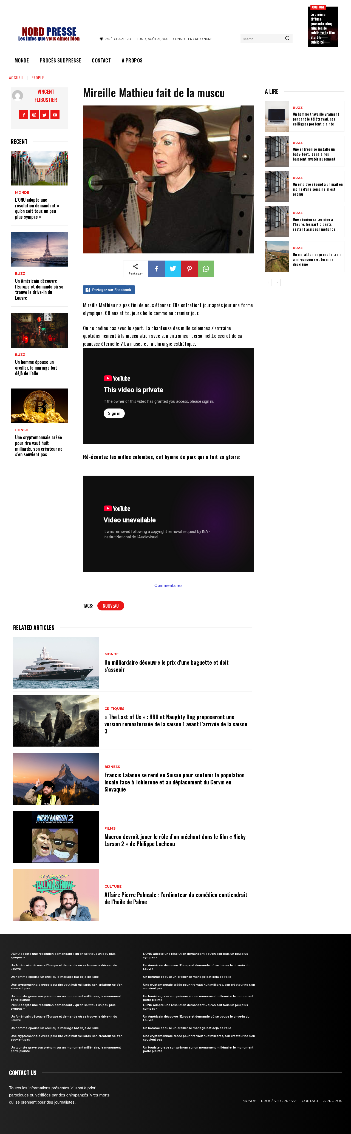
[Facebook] (23, 114)
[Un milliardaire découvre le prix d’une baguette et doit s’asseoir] (56, 663)
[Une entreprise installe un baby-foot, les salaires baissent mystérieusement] (277, 151)
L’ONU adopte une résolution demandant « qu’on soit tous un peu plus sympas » (37, 208)
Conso (22, 430)
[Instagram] (34, 114)
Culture (318, 7)
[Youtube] (55, 114)
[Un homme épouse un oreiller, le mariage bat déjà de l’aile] (39, 330)
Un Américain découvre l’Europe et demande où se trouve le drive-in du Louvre (39, 289)
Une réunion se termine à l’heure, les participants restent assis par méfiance (314, 224)
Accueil (16, 77)
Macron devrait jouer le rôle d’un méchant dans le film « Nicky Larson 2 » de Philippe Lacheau (175, 840)
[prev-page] (268, 282)
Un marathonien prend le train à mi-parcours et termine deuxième (317, 259)
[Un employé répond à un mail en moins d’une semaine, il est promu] (277, 186)
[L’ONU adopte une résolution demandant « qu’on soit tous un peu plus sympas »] (39, 168)
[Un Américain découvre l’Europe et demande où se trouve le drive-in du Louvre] (39, 249)
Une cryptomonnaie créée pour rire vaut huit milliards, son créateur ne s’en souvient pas (39, 446)
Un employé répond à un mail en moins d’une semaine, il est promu (318, 189)
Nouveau (111, 605)
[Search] (287, 38)
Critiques (114, 708)
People (38, 77)
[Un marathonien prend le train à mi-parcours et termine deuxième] (277, 256)
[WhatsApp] (206, 269)
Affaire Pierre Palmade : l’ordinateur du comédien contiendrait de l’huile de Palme (175, 898)
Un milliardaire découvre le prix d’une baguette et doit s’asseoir (166, 665)
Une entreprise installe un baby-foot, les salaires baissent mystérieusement (314, 154)
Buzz (20, 273)
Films (109, 828)
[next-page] (277, 282)
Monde (22, 192)
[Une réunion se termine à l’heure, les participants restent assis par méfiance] (277, 221)
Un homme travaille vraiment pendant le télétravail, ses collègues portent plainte (316, 119)
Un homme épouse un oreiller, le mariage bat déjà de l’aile (36, 368)
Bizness (112, 767)
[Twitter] (44, 114)
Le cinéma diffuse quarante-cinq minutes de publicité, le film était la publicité (322, 28)
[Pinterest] (189, 269)
